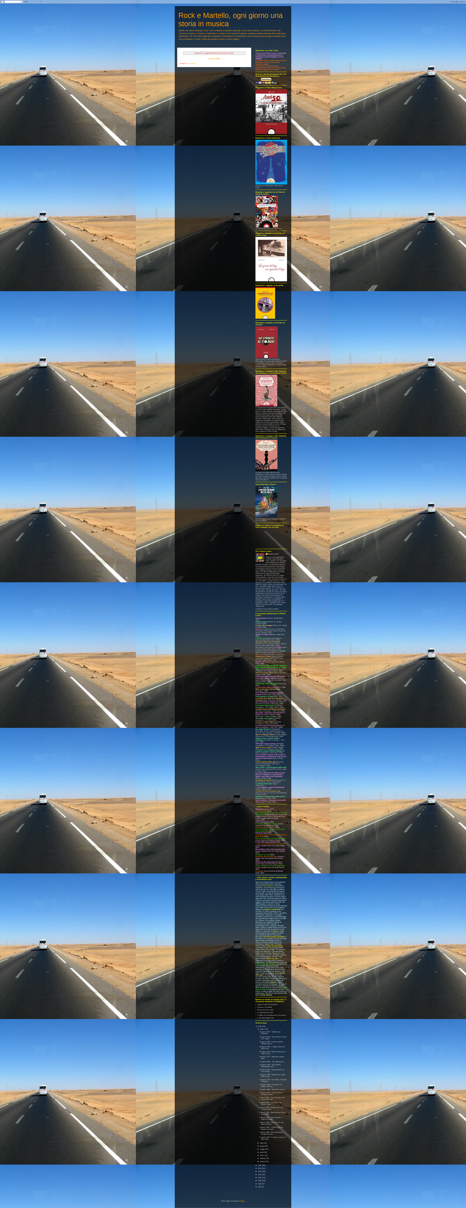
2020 (260, 1181)
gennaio (263, 1161)
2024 (260, 1168)
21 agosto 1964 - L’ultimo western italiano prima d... (271, 1043)
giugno (262, 1146)
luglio (262, 1143)
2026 (260, 1026)
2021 (260, 1178)
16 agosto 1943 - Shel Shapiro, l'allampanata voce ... (270, 1066)
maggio (263, 1149)
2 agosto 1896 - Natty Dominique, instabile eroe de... (271, 1133)
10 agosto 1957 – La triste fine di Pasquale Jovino (270, 1093)
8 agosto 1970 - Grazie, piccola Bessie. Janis (270, 1103)
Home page (214, 58)
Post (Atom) (191, 63)
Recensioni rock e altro (265, 1010)
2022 (260, 1174)
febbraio (263, 1158)
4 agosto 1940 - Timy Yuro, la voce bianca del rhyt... (271, 1123)
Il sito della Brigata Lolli (265, 1018)
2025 (260, 1165)
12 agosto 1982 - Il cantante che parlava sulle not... (270, 1085)
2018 (260, 1187)
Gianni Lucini (273, 554)
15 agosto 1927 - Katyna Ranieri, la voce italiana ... (271, 1070)
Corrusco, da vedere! (264, 1007)
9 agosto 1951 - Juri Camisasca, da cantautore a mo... (271, 1098)
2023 (260, 1171)
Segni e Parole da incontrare (267, 1004)
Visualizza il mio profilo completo (267, 609)
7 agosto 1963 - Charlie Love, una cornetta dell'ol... (271, 1108)
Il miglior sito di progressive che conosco (271, 1015)
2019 (260, 1184)
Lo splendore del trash (265, 1012)
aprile (262, 1152)
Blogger (242, 1201)
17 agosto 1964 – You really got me (271, 1062)
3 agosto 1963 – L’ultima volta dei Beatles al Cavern (271, 1128)
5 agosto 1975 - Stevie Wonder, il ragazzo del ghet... (271, 1118)
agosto (262, 1029)
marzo (262, 1155)
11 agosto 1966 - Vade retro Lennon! (272, 1089)
